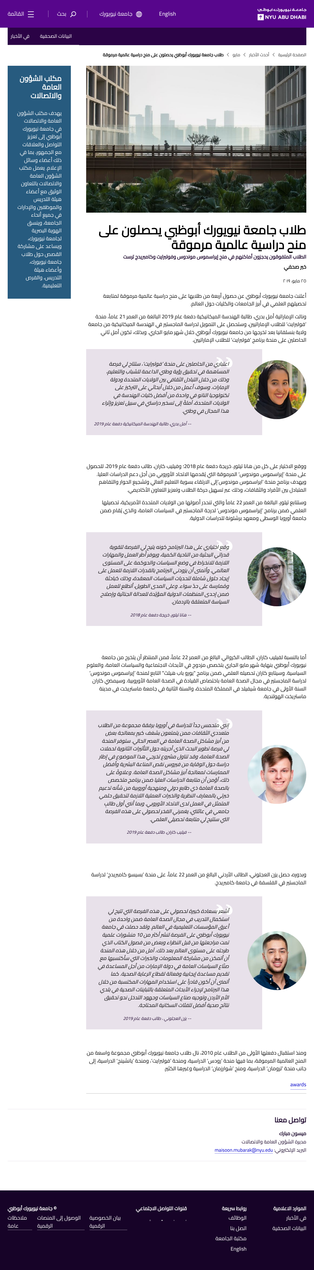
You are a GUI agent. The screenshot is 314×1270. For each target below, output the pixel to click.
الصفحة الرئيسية (292, 55)
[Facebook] (186, 1219)
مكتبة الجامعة (231, 1239)
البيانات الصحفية (56, 36)
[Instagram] (150, 1219)
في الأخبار (20, 36)
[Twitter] (174, 1219)
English (167, 14)
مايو (236, 55)
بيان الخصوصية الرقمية (105, 1222)
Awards (298, 1084)
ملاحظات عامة (17, 1222)
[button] (68, 14)
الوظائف (237, 1218)
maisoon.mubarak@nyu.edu (244, 1150)
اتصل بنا (238, 1229)
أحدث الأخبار (259, 55)
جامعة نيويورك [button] (116, 14)
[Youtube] (162, 1219)
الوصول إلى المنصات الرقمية (59, 1222)
